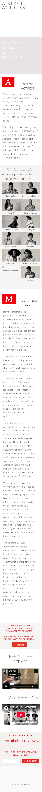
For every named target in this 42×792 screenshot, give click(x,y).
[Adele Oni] (11, 210)
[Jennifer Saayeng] (30, 210)
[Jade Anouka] (30, 244)
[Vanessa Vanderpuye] (11, 268)
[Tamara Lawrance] (11, 227)
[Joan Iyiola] (30, 227)
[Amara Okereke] (11, 244)
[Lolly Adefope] (11, 194)
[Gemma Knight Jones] (30, 194)
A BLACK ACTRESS (20, 785)
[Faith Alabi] (30, 278)
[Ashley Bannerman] (30, 261)
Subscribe (30, 761)
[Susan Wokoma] (11, 261)
